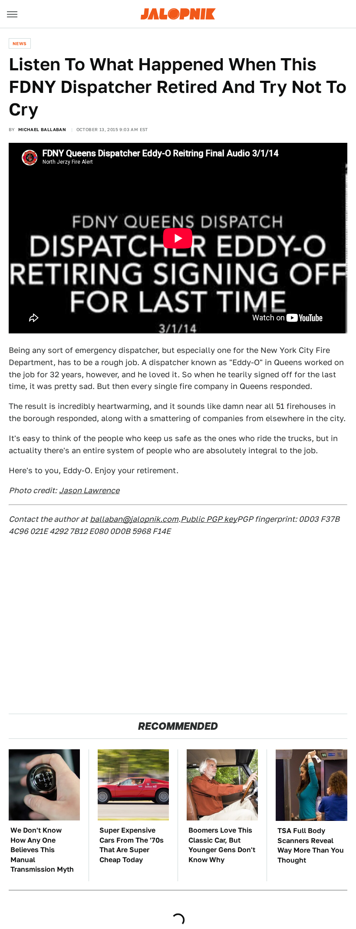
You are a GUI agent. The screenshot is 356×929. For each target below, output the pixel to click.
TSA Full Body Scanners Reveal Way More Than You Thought (310, 845)
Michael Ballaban (42, 129)
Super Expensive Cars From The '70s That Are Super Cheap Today (131, 844)
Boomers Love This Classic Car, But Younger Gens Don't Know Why (221, 844)
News (20, 43)
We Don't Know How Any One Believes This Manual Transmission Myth (42, 849)
